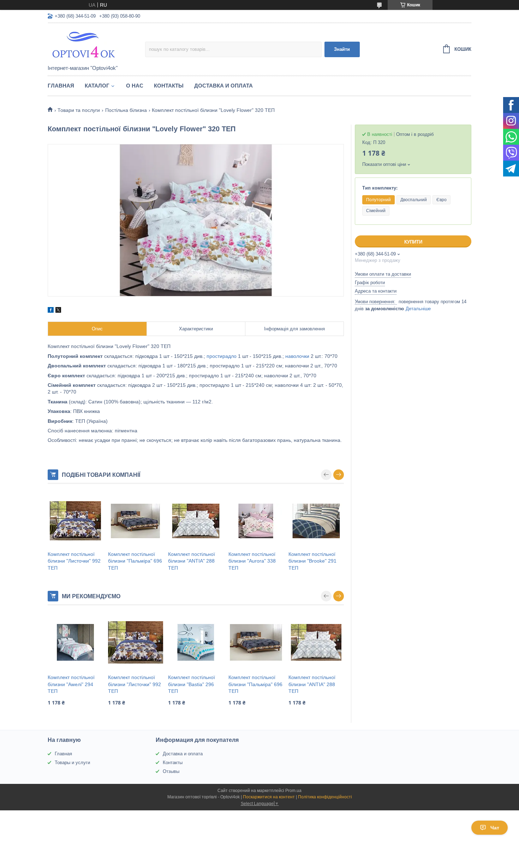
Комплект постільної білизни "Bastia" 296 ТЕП (191, 684)
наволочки (297, 356)
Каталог (97, 85)
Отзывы (171, 771)
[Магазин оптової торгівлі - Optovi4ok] (96, 44)
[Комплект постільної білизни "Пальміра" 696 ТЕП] (135, 520)
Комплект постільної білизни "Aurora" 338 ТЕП (252, 561)
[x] (58, 311)
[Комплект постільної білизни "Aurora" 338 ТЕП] (256, 520)
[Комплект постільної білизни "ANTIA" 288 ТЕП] (195, 520)
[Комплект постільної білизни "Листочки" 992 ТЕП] (75, 520)
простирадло (222, 356)
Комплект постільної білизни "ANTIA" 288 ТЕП (191, 561)
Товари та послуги (79, 110)
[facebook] (51, 311)
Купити (413, 242)
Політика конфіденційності (325, 796)
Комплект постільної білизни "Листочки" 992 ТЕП (74, 561)
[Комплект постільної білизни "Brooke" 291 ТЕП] (316, 520)
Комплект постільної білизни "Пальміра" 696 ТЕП (135, 561)
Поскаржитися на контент (269, 796)
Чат (494, 827)
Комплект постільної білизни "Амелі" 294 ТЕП (71, 684)
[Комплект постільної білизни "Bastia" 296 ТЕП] (195, 642)
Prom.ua (293, 790)
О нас (134, 85)
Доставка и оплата (223, 85)
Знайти (342, 49)
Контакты (169, 85)
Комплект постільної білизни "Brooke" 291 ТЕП (312, 561)
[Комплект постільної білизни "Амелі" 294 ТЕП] (75, 642)
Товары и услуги (72, 762)
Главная (61, 85)
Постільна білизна (126, 110)
